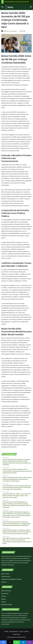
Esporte (3, 599)
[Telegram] (23, 642)
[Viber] (29, 642)
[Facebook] (3, 642)
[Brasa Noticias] (9, 7)
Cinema (3, 596)
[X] (10, 642)
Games (3, 602)
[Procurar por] (31, 8)
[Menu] (2, 8)
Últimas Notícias (6, 591)
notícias (20, 135)
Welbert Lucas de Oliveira (10, 31)
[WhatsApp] (16, 642)
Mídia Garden (22, 637)
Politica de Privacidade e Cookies (11, 579)
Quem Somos (5, 574)
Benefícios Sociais (6, 604)
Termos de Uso (5, 576)
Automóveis (4, 593)
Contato (3, 582)
